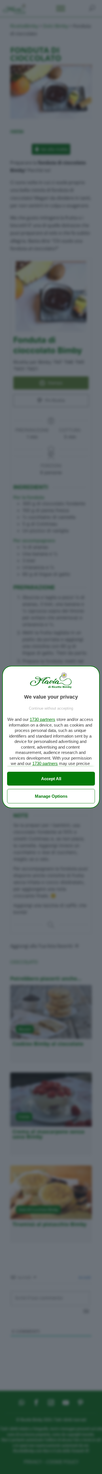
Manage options (51, 796)
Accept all (51, 778)
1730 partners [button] (42, 719)
